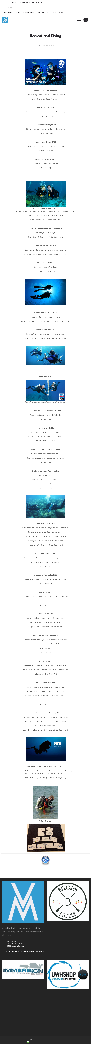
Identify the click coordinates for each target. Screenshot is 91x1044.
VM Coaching (7, 12)
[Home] (5, 22)
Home (38, 45)
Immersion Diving (42, 12)
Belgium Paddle (28, 12)
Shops (61, 12)
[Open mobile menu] (79, 20)
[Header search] (86, 20)
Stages (54, 12)
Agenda (17, 12)
